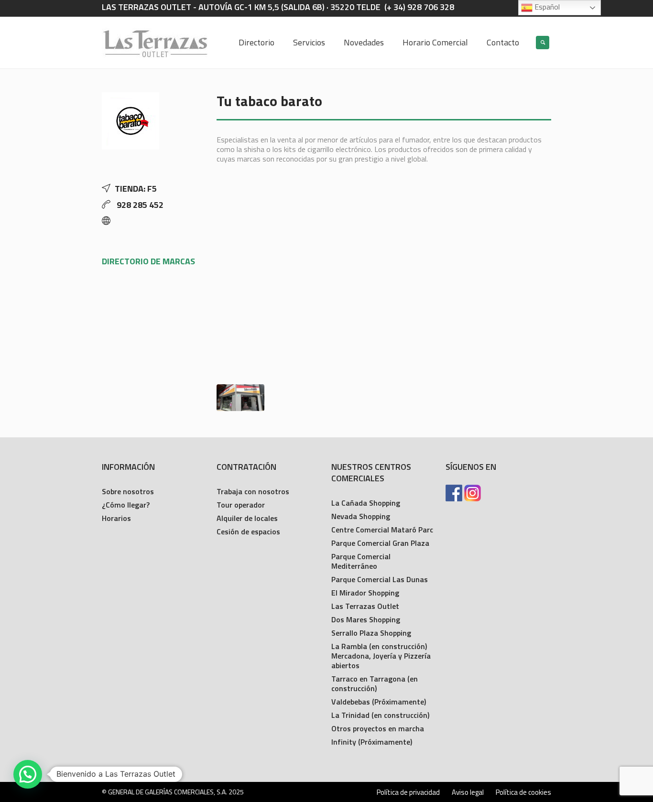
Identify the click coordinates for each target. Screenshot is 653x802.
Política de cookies (523, 792)
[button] (27, 774)
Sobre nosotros (128, 491)
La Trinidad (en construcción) (380, 715)
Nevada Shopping (360, 516)
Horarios (116, 518)
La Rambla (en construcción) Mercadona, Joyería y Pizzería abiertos (381, 655)
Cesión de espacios (248, 531)
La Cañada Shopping (365, 503)
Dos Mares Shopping (365, 619)
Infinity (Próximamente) (371, 742)
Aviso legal (468, 792)
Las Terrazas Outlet (365, 606)
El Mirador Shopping (365, 592)
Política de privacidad (408, 792)
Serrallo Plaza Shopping (371, 633)
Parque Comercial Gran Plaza (380, 543)
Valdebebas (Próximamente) (378, 701)
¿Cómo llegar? (126, 504)
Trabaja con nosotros (253, 491)
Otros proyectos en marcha (377, 728)
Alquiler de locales (247, 518)
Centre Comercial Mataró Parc (382, 529)
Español (546, 6)
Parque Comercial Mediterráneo (361, 561)
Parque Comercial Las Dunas (379, 579)
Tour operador (241, 504)
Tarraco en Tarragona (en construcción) (374, 683)
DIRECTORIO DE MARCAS (148, 261)
